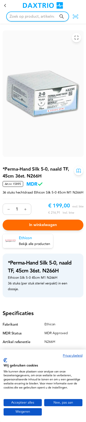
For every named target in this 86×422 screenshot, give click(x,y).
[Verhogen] (25, 209)
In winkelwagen (43, 225)
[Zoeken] (61, 16)
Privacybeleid (72, 355)
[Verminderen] (8, 209)
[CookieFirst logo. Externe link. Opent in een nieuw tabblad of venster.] (5, 360)
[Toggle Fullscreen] (76, 38)
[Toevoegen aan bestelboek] (78, 171)
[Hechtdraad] (5, 5)
